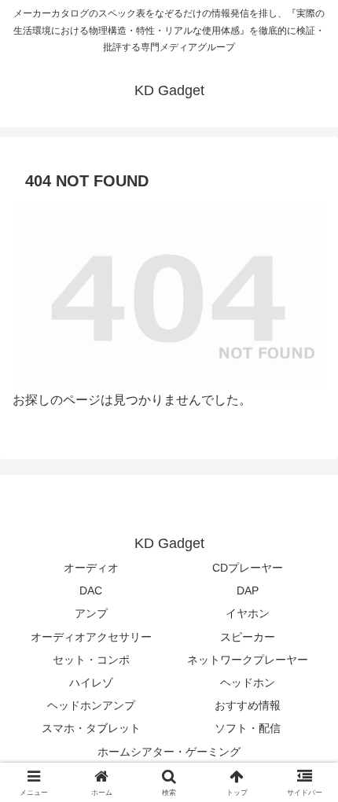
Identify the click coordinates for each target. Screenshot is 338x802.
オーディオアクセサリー (91, 637)
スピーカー (247, 637)
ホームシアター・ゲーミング (169, 751)
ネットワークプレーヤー (247, 659)
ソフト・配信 (248, 728)
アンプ (91, 613)
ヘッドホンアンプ (91, 705)
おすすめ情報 (248, 705)
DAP (248, 590)
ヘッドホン (247, 682)
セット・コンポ (91, 659)
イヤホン (248, 613)
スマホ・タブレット (91, 728)
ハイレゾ (91, 682)
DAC (90, 590)
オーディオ (91, 567)
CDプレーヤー (247, 567)
